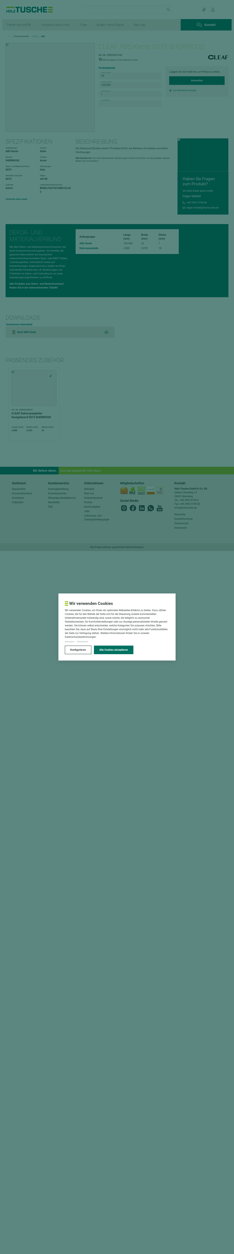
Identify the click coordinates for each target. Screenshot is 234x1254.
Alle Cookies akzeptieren (113, 649)
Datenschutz (82, 642)
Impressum (69, 642)
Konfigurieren (78, 649)
